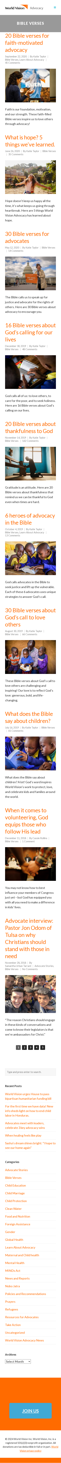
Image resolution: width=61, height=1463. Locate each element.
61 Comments (15, 730)
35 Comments (15, 154)
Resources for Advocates (22, 1317)
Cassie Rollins (40, 838)
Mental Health (14, 1263)
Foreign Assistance (17, 1224)
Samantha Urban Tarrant (18, 966)
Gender (10, 1232)
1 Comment (28, 841)
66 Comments (29, 634)
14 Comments (15, 250)
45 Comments (12, 62)
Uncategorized (15, 1332)
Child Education (15, 1185)
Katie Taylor (39, 56)
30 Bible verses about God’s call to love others (30, 617)
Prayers (10, 1301)
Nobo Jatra (12, 1286)
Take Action (13, 1325)
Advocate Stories (44, 966)
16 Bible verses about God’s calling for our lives (30, 332)
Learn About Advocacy (31, 59)
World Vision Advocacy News (24, 1340)
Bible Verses (11, 59)
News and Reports (17, 1278)
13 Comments (12, 535)
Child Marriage (15, 1193)
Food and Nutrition (17, 1216)
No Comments (30, 969)
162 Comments (30, 440)
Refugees (11, 1309)
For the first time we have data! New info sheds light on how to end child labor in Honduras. (29, 1110)
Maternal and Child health (22, 1255)
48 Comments (29, 349)
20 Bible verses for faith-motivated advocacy (27, 42)
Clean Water (13, 1208)
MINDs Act (12, 1270)
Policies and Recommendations (25, 1294)
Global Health (14, 1239)
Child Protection (16, 1201)
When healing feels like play (23, 1135)
